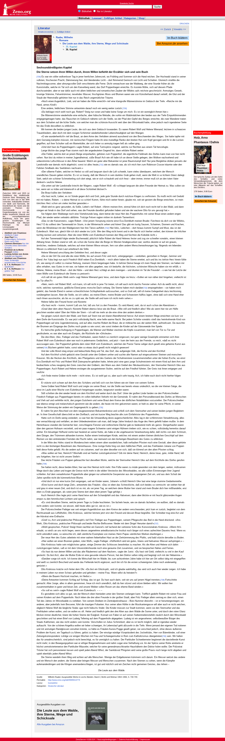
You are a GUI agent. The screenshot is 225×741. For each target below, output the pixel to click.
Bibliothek (86, 11)
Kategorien (130, 18)
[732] (107, 228)
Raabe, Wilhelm (64, 37)
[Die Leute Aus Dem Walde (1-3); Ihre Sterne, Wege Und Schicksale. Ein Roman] (96, 729)
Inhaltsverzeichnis (46, 32)
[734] (45, 348)
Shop (141, 18)
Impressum (145, 739)
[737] (156, 523)
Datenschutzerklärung (128, 739)
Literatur (44, 28)
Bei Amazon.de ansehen (172, 43)
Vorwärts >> (180, 29)
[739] (164, 636)
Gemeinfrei (52, 683)
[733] (145, 288)
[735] (101, 407)
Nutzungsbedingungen (107, 739)
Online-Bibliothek (16, 8)
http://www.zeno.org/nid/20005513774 (64, 680)
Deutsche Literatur (56, 686)
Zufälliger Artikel (113, 18)
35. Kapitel (71, 46)
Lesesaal (97, 18)
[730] (39, 77)
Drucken (184, 24)
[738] (162, 580)
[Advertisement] (209, 8)
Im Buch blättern (177, 37)
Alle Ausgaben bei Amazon (50, 724)
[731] (101, 165)
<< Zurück (165, 29)
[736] (44, 464)
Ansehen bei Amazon (205, 201)
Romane (63, 40)
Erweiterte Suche (127, 3)
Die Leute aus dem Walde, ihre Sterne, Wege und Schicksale (95, 43)
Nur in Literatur (104, 11)
